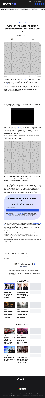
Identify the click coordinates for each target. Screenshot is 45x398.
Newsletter (39, 76)
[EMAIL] (34, 264)
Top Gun (24, 79)
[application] (22, 116)
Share (6, 76)
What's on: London (13, 7)
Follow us (32, 76)
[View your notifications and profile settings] (36, 2)
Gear (29, 7)
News (6, 7)
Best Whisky (34, 9)
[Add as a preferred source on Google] (22, 389)
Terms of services (20, 213)
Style (33, 7)
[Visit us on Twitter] (43, 4)
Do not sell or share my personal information (22, 385)
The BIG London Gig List (13, 9)
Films (24, 22)
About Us (6, 383)
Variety (19, 127)
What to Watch (25, 9)
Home (19, 22)
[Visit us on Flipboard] (39, 4)
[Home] (3, 7)
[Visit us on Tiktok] (37, 4)
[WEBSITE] (32, 264)
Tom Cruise (23, 81)
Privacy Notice (8, 214)
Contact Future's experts (14, 383)
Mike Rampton (18, 39)
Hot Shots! (6, 83)
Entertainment (22, 7)
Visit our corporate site (34, 393)
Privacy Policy (31, 383)
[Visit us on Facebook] (41, 4)
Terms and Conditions (24, 383)
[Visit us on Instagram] (35, 4)
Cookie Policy (37, 383)
